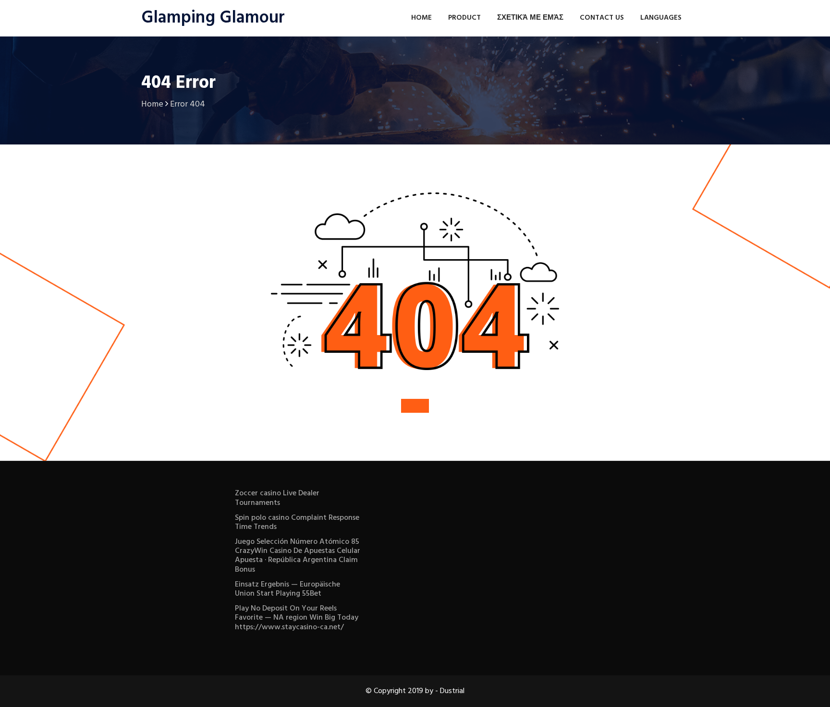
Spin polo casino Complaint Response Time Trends (297, 522)
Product (464, 18)
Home (421, 18)
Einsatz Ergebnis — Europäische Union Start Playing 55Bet (287, 589)
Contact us (602, 18)
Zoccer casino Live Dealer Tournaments (277, 498)
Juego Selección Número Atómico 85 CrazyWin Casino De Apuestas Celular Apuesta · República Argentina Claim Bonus (297, 556)
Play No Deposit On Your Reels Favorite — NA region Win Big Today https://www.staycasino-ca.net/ (296, 617)
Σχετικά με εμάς (530, 18)
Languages (661, 18)
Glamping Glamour (213, 18)
